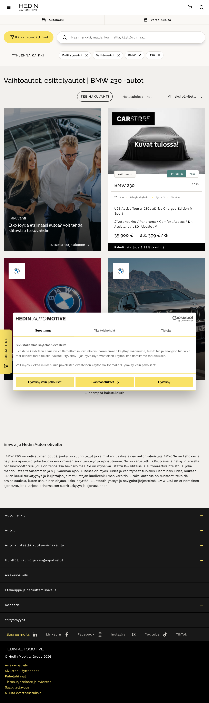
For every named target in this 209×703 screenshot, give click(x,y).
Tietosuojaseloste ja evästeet (28, 682)
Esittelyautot (72, 55)
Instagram (120, 634)
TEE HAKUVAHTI (95, 96)
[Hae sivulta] (202, 7)
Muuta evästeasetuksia (23, 693)
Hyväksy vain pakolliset (44, 382)
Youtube (152, 634)
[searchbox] (135, 37)
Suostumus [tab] (43, 330)
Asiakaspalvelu (16, 575)
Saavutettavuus (17, 687)
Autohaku (56, 19)
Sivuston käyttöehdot (22, 671)
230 (152, 55)
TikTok (181, 634)
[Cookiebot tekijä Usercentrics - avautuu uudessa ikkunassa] (175, 319)
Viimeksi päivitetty (182, 96)
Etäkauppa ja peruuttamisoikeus (30, 590)
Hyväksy (164, 382)
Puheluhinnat (15, 676)
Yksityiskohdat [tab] (104, 330)
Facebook (86, 634)
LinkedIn (53, 634)
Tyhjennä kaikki (28, 55)
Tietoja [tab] (166, 330)
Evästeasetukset (102, 382)
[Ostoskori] (189, 7)
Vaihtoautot (105, 55)
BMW (132, 55)
